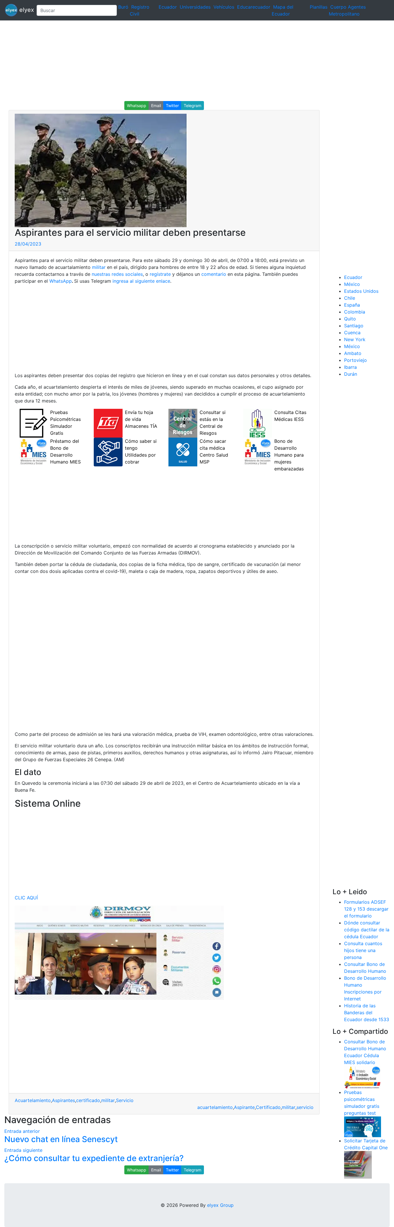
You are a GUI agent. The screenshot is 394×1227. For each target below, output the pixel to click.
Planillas (318, 7)
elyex (25, 9)
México (352, 284)
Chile (349, 298)
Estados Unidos (361, 291)
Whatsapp (136, 105)
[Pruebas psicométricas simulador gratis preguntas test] (362, 1126)
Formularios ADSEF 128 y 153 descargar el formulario (366, 909)
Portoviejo (355, 360)
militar (99, 267)
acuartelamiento (215, 1107)
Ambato (352, 353)
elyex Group (220, 1205)
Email (156, 105)
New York (354, 339)
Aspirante (244, 1107)
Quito (350, 319)
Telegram (192, 105)
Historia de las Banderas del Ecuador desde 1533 (366, 1012)
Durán (350, 374)
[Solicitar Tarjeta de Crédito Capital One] (358, 1164)
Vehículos (223, 7)
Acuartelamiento (33, 1100)
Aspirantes (63, 1100)
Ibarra (350, 367)
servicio (305, 1107)
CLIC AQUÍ (26, 898)
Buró (123, 7)
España (352, 305)
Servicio (125, 1100)
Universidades (195, 7)
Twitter (172, 105)
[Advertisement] (173, 60)
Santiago (353, 325)
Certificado (268, 1107)
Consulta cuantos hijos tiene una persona (363, 950)
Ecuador (168, 7)
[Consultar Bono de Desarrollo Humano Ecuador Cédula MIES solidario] (362, 1077)
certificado (88, 1100)
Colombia (354, 312)
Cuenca (352, 332)
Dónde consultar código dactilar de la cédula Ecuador (366, 929)
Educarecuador (253, 7)
